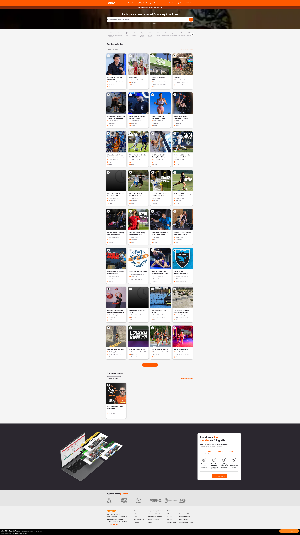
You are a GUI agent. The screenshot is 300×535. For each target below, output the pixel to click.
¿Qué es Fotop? (138, 513)
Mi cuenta (169, 516)
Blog (135, 516)
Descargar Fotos (171, 522)
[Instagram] (107, 525)
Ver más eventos (150, 365)
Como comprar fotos (184, 513)
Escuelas (150, 522)
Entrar (168, 513)
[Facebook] (114, 525)
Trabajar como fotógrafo (154, 513)
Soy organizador (151, 3)
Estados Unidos (156, 7)
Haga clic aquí (159, 23)
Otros (149, 525)
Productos (137, 522)
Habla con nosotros (184, 519)
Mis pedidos (131, 3)
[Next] (192, 34)
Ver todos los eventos (187, 49)
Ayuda (180, 3)
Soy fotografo (141, 3)
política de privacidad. (21, 533)
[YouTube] (117, 525)
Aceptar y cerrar (289, 531)
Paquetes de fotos (139, 519)
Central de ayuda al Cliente (186, 522)
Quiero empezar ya (219, 476)
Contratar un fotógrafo (153, 519)
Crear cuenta (170, 525)
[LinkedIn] (110, 525)
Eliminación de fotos (184, 516)
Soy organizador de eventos (155, 516)
